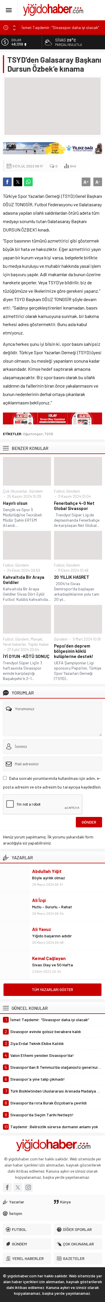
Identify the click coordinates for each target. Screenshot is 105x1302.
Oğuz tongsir (33, 434)
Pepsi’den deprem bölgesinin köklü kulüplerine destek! (73, 651)
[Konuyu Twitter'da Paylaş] (17, 182)
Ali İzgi (39, 900)
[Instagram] (28, 1187)
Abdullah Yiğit (47, 871)
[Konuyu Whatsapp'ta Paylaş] (28, 182)
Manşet (36, 639)
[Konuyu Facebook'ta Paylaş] (7, 182)
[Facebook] (7, 1187)
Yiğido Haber (38, 644)
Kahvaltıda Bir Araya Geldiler (23, 579)
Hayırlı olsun (15, 503)
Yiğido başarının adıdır (52, 935)
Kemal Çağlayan (49, 958)
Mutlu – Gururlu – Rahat (52, 906)
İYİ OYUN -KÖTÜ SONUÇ (26, 656)
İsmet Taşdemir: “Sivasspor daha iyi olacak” (60, 27)
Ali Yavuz (41, 929)
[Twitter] (17, 1187)
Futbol (59, 491)
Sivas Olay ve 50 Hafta (52, 964)
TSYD (48, 434)
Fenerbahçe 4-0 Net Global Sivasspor (74, 505)
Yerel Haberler (14, 644)
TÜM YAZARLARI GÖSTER (52, 989)
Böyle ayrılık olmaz (48, 877)
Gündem (36, 491)
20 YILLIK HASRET (71, 577)
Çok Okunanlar (15, 491)
